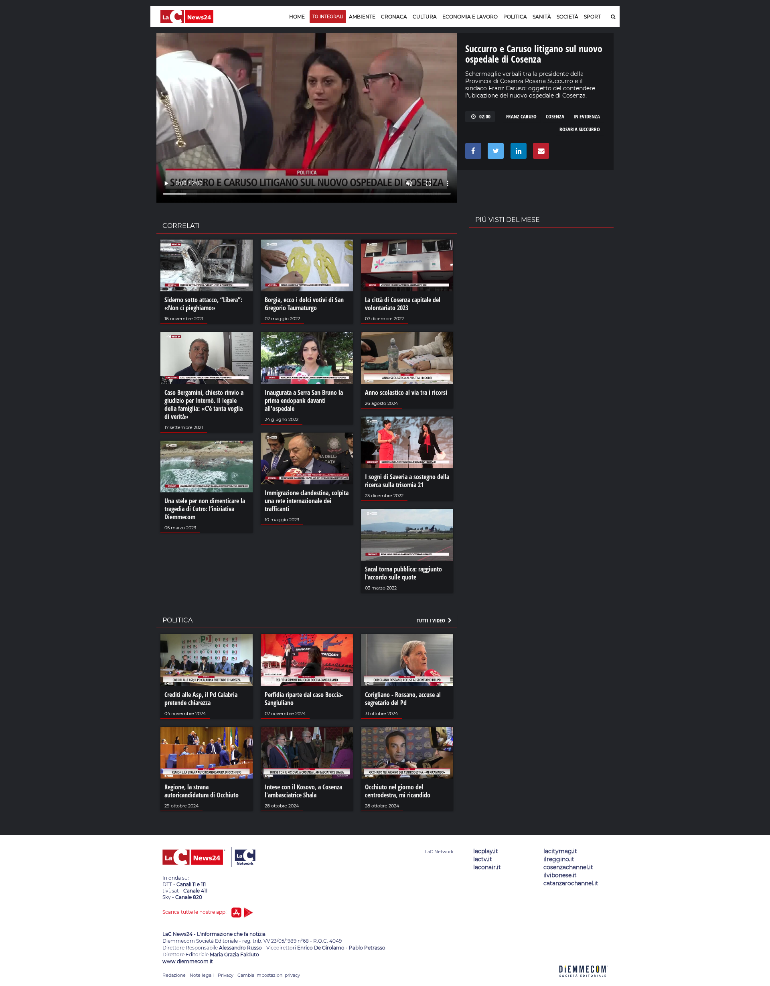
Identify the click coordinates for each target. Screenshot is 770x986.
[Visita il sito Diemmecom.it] (583, 981)
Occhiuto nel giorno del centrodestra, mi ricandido (397, 791)
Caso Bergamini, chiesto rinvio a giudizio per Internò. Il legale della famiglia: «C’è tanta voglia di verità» (203, 404)
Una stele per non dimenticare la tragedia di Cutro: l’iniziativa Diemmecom (204, 508)
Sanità (542, 17)
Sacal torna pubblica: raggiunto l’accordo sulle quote (403, 573)
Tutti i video (431, 620)
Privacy (225, 975)
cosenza (555, 116)
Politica (515, 17)
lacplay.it (485, 851)
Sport (592, 17)
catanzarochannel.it (570, 883)
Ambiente (362, 17)
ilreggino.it (558, 859)
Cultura (425, 17)
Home (297, 17)
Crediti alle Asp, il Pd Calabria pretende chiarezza (200, 698)
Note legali (202, 975)
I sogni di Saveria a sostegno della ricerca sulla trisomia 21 (407, 480)
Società (567, 17)
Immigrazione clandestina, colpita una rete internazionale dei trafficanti (307, 500)
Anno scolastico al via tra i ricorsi (406, 392)
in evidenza (586, 116)
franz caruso (521, 116)
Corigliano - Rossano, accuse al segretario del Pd (403, 698)
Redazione (174, 975)
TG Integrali (327, 16)
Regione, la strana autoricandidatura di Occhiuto (201, 791)
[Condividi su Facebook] (471, 153)
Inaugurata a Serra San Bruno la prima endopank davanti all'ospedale (304, 400)
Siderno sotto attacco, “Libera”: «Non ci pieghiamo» (203, 303)
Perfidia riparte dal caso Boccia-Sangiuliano (304, 698)
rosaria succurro (579, 129)
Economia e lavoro (470, 17)
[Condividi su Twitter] (494, 153)
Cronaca (394, 17)
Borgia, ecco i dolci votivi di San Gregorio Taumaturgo (304, 303)
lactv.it (482, 859)
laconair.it (487, 867)
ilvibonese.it (560, 875)
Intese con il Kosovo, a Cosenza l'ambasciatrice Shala (303, 791)
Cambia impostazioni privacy (268, 975)
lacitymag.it (560, 851)
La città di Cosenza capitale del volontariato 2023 (402, 303)
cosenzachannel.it (568, 867)
